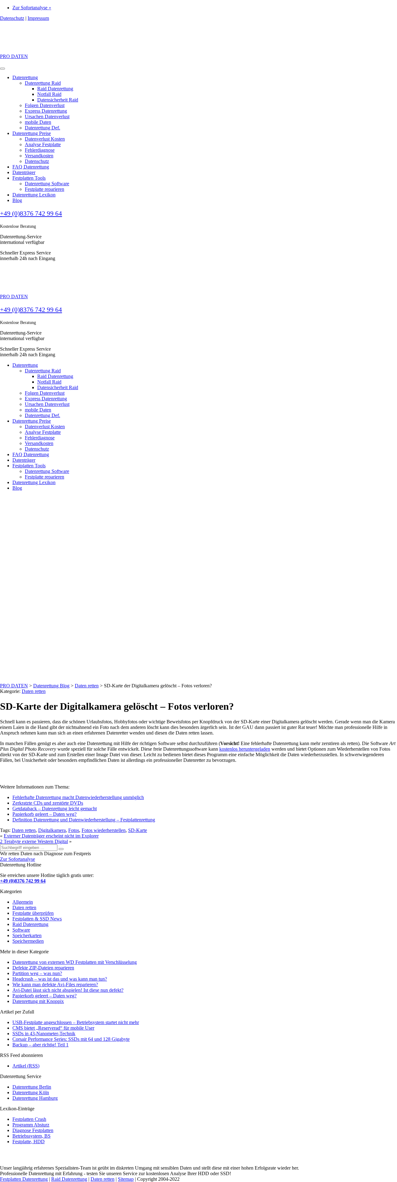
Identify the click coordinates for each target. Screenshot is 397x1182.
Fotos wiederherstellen (104, 830)
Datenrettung (25, 77)
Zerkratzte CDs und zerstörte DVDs (47, 803)
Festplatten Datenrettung (24, 1179)
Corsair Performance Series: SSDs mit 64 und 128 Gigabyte (71, 1039)
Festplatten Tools (29, 178)
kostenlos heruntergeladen (244, 749)
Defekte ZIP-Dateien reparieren (43, 967)
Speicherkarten (27, 935)
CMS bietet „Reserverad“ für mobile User (53, 1028)
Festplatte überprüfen (33, 913)
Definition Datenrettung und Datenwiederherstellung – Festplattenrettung (83, 819)
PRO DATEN (14, 56)
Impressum (38, 18)
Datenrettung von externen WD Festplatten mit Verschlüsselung (74, 962)
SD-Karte (137, 830)
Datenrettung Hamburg (35, 1098)
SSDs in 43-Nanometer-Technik (43, 1033)
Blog (17, 200)
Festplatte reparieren (44, 189)
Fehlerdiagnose (40, 150)
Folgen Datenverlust (45, 105)
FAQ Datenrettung (30, 166)
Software (21, 930)
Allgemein (22, 902)
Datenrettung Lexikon (34, 194)
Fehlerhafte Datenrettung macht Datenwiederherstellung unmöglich (78, 797)
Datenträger (23, 172)
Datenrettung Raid (43, 83)
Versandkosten (39, 155)
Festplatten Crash (29, 1119)
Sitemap (126, 1179)
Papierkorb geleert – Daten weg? (44, 814)
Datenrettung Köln (30, 1092)
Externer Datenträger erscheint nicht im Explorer (51, 835)
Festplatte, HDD (28, 1141)
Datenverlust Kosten (45, 139)
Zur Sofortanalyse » (31, 7)
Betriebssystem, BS (31, 1136)
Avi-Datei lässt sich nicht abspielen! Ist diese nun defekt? (67, 990)
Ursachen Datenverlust (47, 116)
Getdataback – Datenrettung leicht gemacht (54, 808)
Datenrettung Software (47, 183)
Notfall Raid (49, 94)
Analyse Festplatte (43, 144)
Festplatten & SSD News (37, 918)
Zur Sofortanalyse (17, 859)
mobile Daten (38, 122)
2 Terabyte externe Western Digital (34, 841)
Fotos (73, 830)
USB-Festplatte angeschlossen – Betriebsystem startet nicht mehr (75, 1022)
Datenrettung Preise (31, 133)
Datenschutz (12, 18)
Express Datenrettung (46, 111)
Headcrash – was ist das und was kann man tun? (59, 979)
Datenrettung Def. (42, 127)
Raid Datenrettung (55, 88)
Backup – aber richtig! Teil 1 (40, 1044)
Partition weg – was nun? (37, 973)
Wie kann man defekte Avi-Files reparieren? (55, 984)
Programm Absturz (30, 1124)
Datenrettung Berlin (31, 1087)
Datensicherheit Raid (57, 99)
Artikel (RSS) (25, 1065)
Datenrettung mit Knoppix (38, 1001)
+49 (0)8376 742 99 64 (31, 213)
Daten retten (34, 691)
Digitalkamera (52, 830)
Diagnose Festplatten (32, 1130)
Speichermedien (28, 941)
